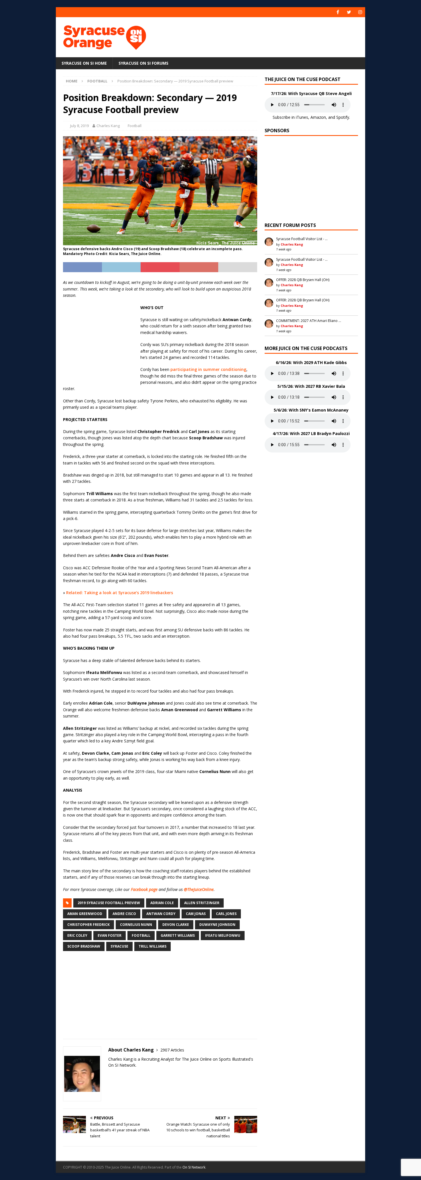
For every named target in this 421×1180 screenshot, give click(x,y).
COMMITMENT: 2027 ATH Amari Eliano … (308, 320)
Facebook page (144, 889)
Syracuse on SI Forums (143, 63)
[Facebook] (338, 12)
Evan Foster (109, 935)
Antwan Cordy (161, 913)
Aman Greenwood (84, 913)
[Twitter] (349, 12)
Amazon (318, 117)
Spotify (342, 117)
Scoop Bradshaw (83, 946)
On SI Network (193, 1167)
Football (134, 125)
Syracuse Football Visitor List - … (302, 238)
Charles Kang (108, 125)
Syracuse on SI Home (84, 63)
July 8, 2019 (79, 125)
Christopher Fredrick (88, 924)
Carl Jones (226, 913)
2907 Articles (172, 1050)
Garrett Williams (178, 935)
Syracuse (119, 946)
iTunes (302, 117)
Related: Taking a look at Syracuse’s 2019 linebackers (119, 592)
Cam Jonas (196, 913)
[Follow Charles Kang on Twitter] (110, 1075)
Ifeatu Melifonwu (222, 935)
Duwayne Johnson (217, 924)
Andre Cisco (124, 913)
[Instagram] (360, 12)
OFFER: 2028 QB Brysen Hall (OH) (302, 279)
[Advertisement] (266, 36)
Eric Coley (77, 935)
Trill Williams (152, 946)
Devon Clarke (175, 924)
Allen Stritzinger (201, 902)
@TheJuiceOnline (199, 889)
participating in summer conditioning (208, 369)
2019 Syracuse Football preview (109, 902)
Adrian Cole (162, 902)
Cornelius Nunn (136, 924)
